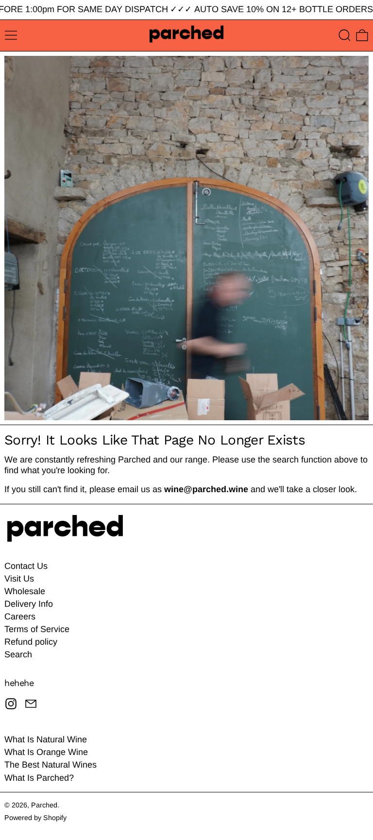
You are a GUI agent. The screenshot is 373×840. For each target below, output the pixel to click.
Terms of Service (36, 629)
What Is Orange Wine (46, 752)
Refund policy (30, 642)
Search (18, 654)
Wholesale (24, 591)
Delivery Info (28, 604)
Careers (19, 616)
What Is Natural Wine (45, 739)
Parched (44, 805)
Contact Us (26, 566)
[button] (344, 35)
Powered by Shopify (35, 818)
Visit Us (19, 578)
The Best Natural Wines (50, 765)
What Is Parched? (39, 778)
